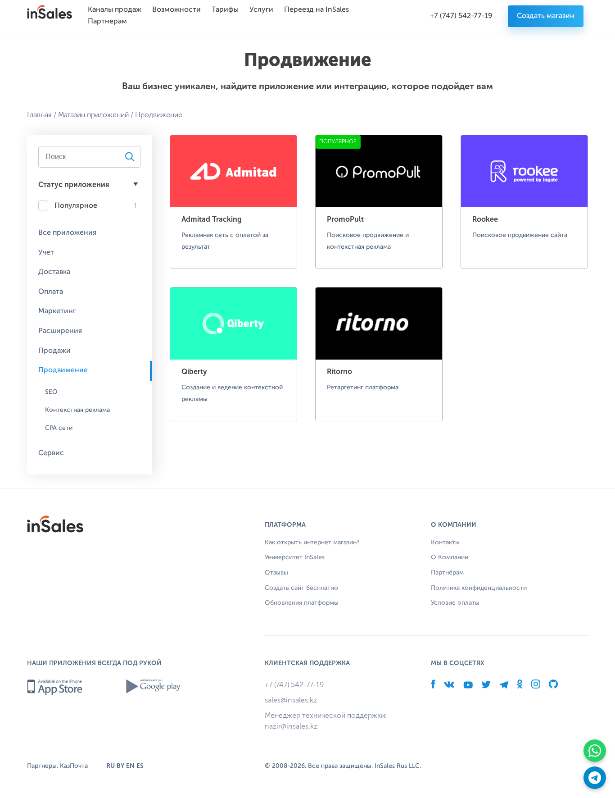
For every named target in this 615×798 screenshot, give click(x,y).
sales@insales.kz (291, 700)
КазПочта (74, 766)
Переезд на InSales (316, 10)
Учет (46, 252)
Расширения (60, 331)
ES (140, 766)
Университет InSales (295, 557)
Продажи (54, 351)
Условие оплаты (455, 603)
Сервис (51, 453)
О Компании (449, 557)
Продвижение (63, 370)
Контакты (445, 542)
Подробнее (233, 234)
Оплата (50, 292)
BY (120, 766)
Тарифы (225, 10)
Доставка (54, 272)
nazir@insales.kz (291, 726)
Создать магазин (545, 16)
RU (110, 766)
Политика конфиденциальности (479, 588)
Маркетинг (57, 311)
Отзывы (276, 573)
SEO (51, 392)
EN (130, 766)
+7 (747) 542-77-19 (461, 16)
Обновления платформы (302, 603)
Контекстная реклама (77, 410)
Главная (39, 114)
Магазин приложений (93, 114)
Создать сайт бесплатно (301, 588)
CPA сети (58, 428)
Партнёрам (447, 573)
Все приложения (67, 233)
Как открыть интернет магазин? (312, 542)
